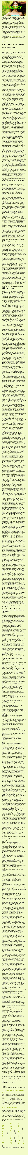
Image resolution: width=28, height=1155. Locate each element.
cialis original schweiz (15, 36)
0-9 (21, 1143)
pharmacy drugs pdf (16, 6)
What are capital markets (9, 1107)
